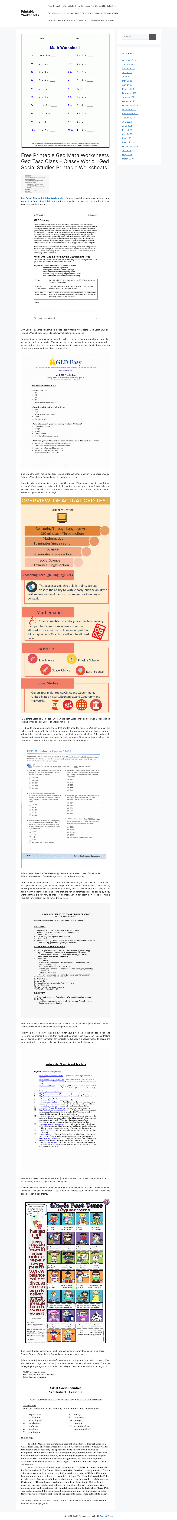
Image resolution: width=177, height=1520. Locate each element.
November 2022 (130, 105)
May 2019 (127, 154)
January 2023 (129, 97)
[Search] (152, 37)
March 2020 (128, 142)
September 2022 (130, 113)
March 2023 (128, 89)
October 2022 (129, 109)
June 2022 (127, 126)
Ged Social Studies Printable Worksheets (42, 198)
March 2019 (128, 159)
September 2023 (130, 64)
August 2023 (128, 68)
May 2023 (127, 81)
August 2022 (128, 118)
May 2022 (127, 130)
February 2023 (129, 93)
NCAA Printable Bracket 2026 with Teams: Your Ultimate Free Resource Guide (81, 20)
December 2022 (130, 101)
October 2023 (129, 60)
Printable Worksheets (30, 13)
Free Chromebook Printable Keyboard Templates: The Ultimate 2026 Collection (82, 6)
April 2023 (127, 85)
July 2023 (127, 72)
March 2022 (128, 138)
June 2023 (127, 77)
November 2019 (130, 146)
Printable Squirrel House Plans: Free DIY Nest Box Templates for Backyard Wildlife (83, 13)
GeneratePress (106, 1516)
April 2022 (127, 134)
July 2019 (126, 150)
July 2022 (127, 122)
